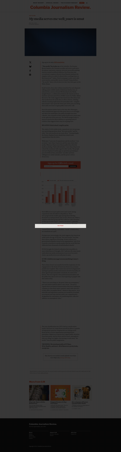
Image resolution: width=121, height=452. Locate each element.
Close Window (60, 225)
